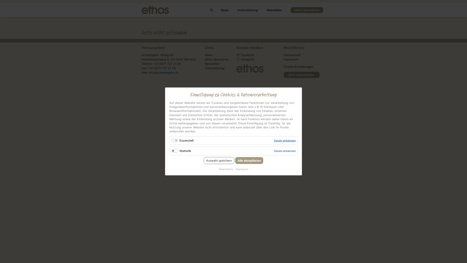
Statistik (185, 151)
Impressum (242, 169)
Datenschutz (226, 169)
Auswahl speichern (219, 161)
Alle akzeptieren (249, 161)
